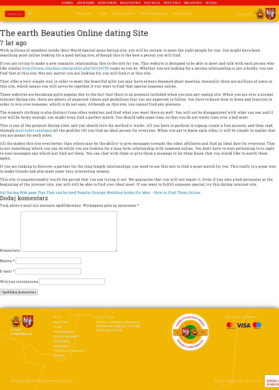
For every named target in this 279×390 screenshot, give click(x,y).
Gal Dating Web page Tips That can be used (38, 192)
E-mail (7, 271)
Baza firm (84, 13)
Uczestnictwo (123, 13)
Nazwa (7, 261)
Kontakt (59, 355)
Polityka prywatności (69, 350)
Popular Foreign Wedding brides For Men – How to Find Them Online (138, 192)
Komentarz (10, 250)
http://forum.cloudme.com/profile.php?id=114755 (65, 68)
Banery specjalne (153, 13)
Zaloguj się (15, 14)
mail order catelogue (33, 130)
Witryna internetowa (19, 281)
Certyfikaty (182, 13)
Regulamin (61, 346)
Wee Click (254, 380)
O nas (102, 13)
